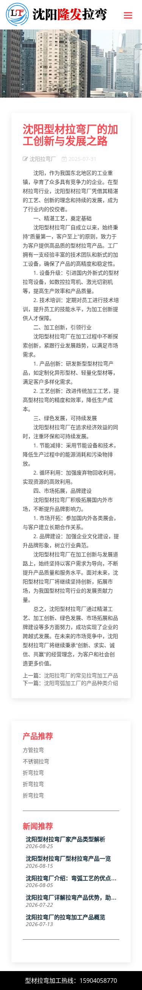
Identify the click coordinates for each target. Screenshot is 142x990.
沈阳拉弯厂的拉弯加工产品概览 (65, 917)
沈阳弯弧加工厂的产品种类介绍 (81, 682)
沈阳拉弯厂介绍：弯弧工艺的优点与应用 (71, 878)
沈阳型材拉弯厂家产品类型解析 (65, 839)
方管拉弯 (33, 749)
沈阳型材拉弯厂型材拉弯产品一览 (68, 859)
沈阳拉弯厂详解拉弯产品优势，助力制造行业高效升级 (71, 898)
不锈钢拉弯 (36, 761)
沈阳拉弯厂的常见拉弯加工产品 (81, 675)
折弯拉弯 (33, 772)
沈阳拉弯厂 (43, 158)
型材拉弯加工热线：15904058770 (71, 980)
